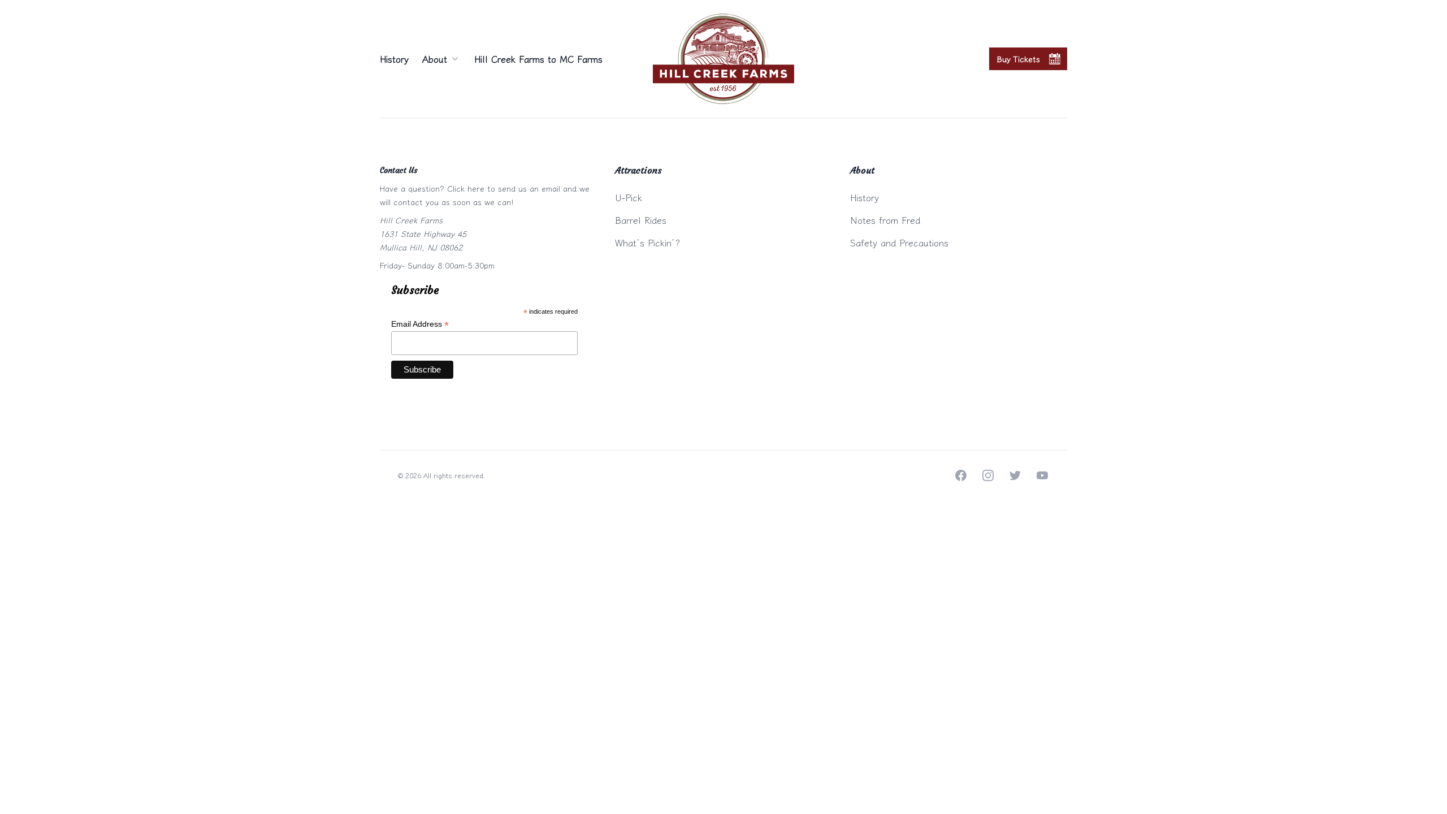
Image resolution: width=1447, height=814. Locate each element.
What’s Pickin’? (647, 242)
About (434, 59)
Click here (465, 188)
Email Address (420, 324)
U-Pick (628, 197)
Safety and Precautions (899, 242)
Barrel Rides (640, 220)
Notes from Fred (885, 220)
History (394, 59)
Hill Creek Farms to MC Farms (538, 59)
